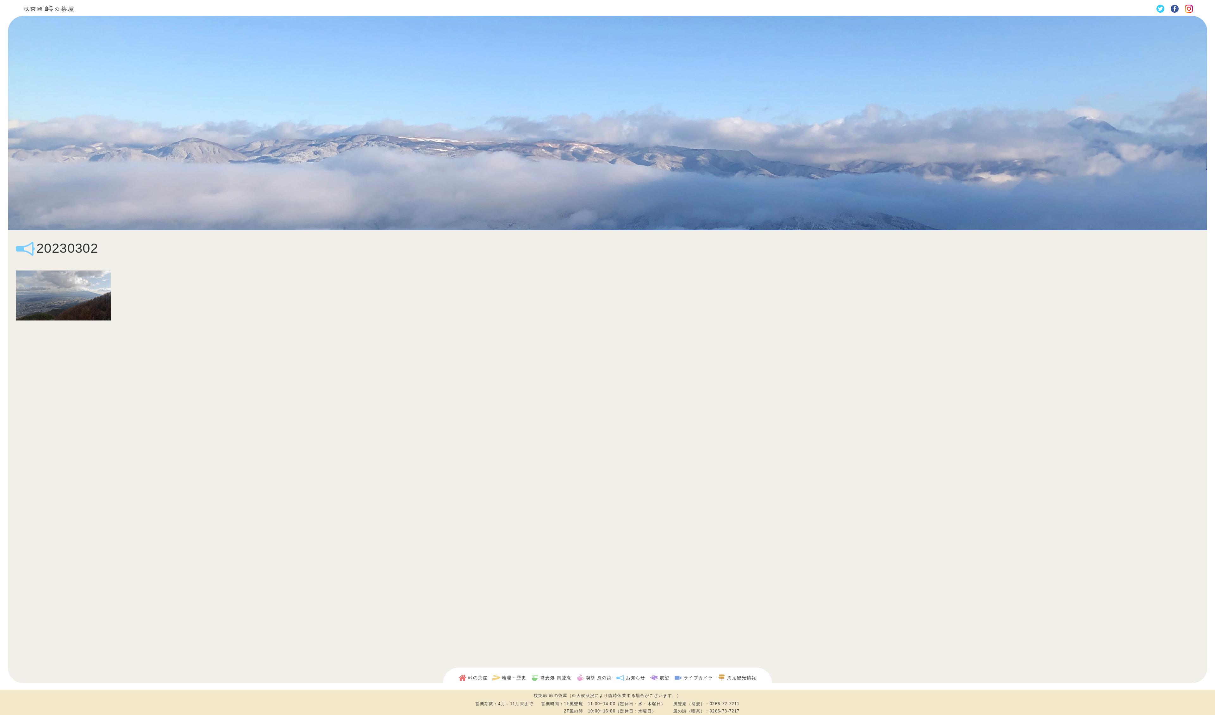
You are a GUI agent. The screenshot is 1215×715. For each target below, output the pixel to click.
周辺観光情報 (741, 677)
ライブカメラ (698, 677)
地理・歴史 (514, 677)
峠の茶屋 (478, 677)
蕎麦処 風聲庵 (555, 677)
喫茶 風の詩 (599, 677)
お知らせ (635, 677)
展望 (665, 677)
